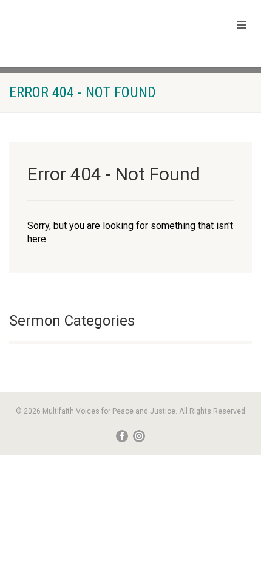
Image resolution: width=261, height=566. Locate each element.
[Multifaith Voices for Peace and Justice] (87, 32)
